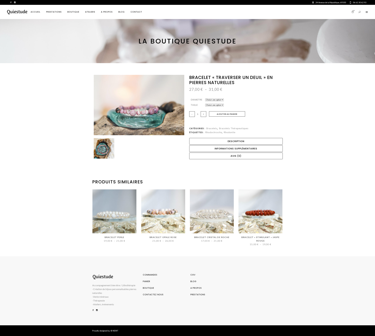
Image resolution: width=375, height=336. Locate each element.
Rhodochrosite (213, 132)
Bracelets (211, 128)
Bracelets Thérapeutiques (233, 128)
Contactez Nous (153, 294)
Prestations (197, 294)
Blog (193, 281)
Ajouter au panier (227, 114)
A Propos (196, 287)
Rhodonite (229, 132)
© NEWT (114, 331)
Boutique (148, 287)
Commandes (150, 274)
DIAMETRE (196, 99)
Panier (146, 281)
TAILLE (194, 105)
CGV (192, 274)
